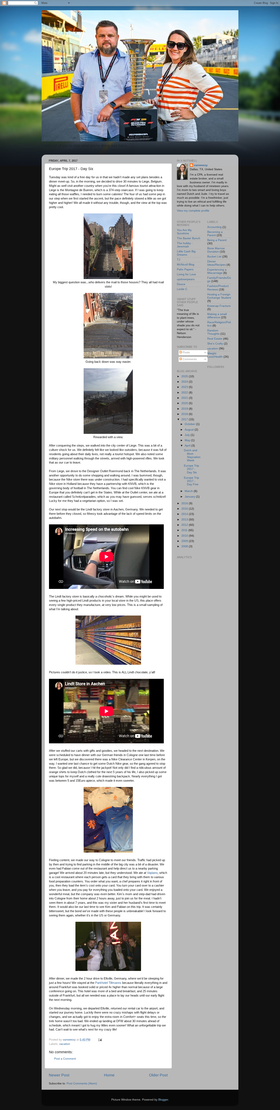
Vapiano (152, 872)
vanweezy (201, 165)
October (190, 424)
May (188, 440)
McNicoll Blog (185, 264)
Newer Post (59, 1075)
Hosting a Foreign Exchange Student (219, 296)
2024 (185, 381)
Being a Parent (217, 240)
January (190, 496)
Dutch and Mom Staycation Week (192, 455)
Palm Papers (185, 269)
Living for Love (186, 274)
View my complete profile (193, 210)
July (188, 435)
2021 (185, 397)
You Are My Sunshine (184, 232)
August (190, 429)
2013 (185, 519)
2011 (184, 530)
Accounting (214, 227)
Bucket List (214, 256)
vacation (64, 1043)
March (189, 491)
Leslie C (182, 289)
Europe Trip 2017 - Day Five (191, 481)
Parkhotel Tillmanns (108, 982)
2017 (185, 419)
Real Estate (214, 338)
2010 (185, 535)
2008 (185, 546)
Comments (189, 359)
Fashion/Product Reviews (218, 288)
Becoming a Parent (215, 233)
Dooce (181, 284)
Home (109, 1075)
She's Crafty (215, 343)
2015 (185, 508)
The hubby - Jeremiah (185, 245)
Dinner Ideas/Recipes (216, 263)
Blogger (163, 1099)
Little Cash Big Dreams (186, 253)
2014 (185, 514)
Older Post (158, 1075)
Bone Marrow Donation (216, 250)
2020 (185, 403)
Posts (186, 352)
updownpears (186, 279)
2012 (185, 524)
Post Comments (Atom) (82, 1083)
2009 (185, 541)
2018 (185, 414)
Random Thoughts (213, 332)
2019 (185, 408)
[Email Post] (100, 1039)
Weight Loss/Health (215, 355)
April (188, 445)
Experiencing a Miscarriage (217, 271)
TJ (178, 259)
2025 (185, 376)
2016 (185, 503)
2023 (185, 387)
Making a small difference (217, 316)
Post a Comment (65, 1058)
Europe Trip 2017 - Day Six (191, 469)
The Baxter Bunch (188, 238)
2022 (185, 392)
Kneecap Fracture (219, 305)
